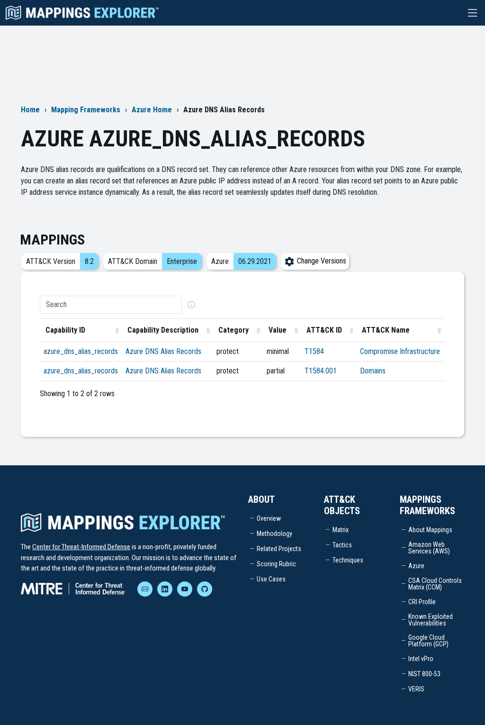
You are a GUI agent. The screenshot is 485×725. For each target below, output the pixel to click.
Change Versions (320, 260)
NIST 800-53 (424, 674)
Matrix (340, 529)
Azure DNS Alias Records (163, 351)
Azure (416, 565)
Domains (373, 370)
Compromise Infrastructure (400, 351)
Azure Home (152, 109)
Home (30, 109)
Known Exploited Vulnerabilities (430, 619)
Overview (269, 518)
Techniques (347, 560)
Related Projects (279, 548)
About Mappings (430, 529)
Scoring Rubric (276, 564)
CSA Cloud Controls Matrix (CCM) (435, 583)
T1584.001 (321, 370)
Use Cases (271, 579)
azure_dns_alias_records (81, 351)
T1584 (314, 351)
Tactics (342, 545)
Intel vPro (420, 658)
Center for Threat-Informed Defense (81, 547)
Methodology (274, 533)
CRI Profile (422, 601)
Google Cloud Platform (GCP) (428, 640)
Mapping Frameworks (85, 109)
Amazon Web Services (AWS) (429, 547)
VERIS (416, 689)
